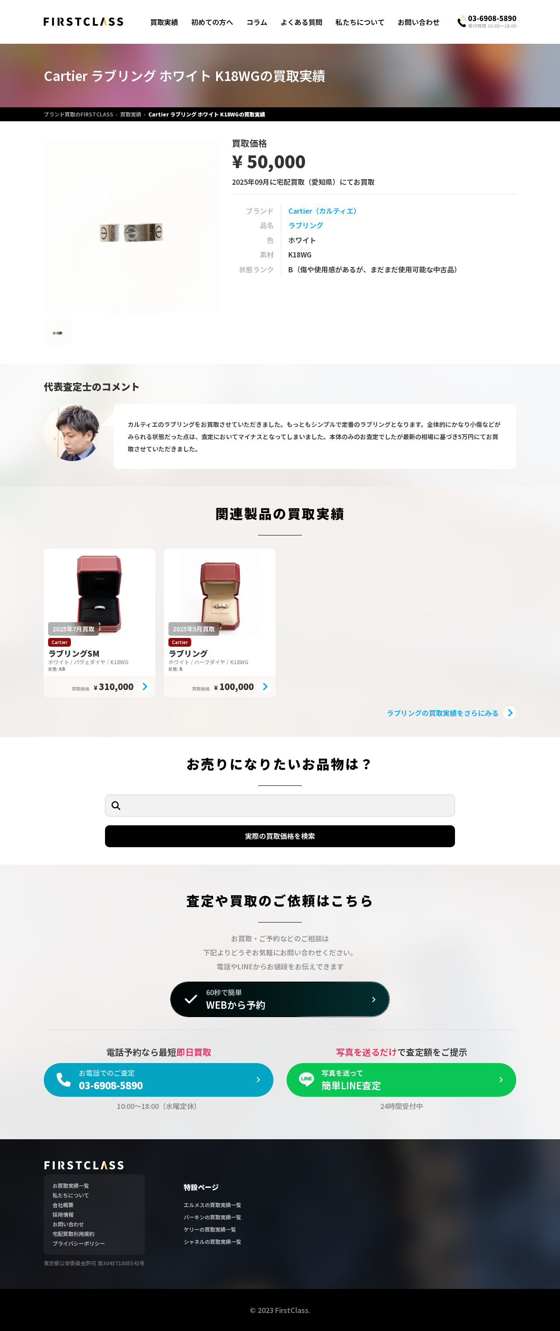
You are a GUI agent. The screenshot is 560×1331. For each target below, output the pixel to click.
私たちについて (360, 22)
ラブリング (305, 225)
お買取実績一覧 (70, 1185)
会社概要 (63, 1204)
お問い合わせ (419, 22)
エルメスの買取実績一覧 (213, 1204)
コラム (256, 22)
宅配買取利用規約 (73, 1233)
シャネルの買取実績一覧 (213, 1241)
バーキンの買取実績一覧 (213, 1217)
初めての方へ (212, 22)
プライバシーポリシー (78, 1243)
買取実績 (164, 22)
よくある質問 (301, 22)
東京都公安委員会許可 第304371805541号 (94, 1263)
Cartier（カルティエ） (324, 210)
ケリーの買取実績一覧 (210, 1229)
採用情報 (63, 1214)
